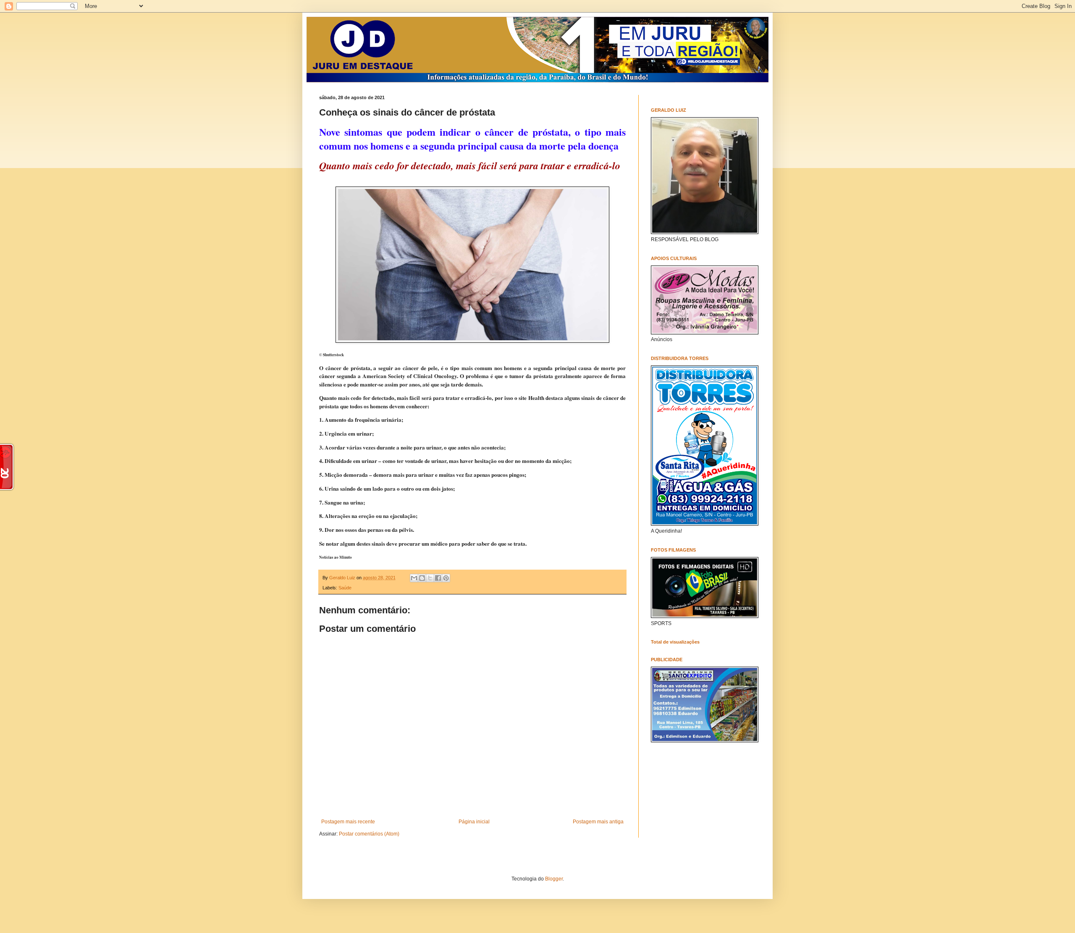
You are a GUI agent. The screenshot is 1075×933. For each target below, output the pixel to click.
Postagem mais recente (348, 822)
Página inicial (474, 822)
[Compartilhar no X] (430, 578)
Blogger (554, 879)
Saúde (344, 587)
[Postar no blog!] (422, 578)
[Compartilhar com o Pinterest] (446, 578)
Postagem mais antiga (598, 822)
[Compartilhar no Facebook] (438, 578)
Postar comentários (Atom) (369, 834)
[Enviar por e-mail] (414, 578)
